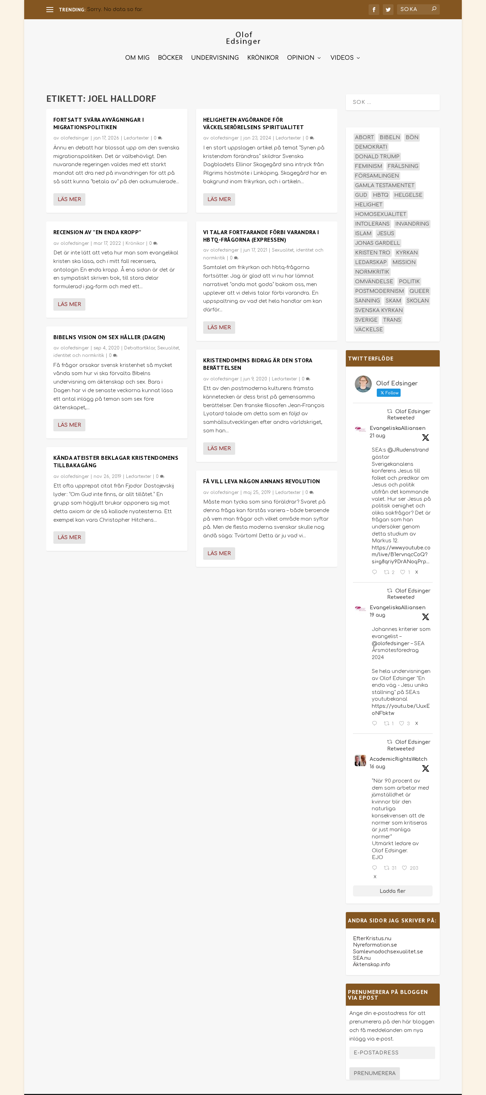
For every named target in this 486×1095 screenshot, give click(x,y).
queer (419, 291)
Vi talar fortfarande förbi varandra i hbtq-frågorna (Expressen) (261, 235)
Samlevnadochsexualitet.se (388, 951)
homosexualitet (380, 214)
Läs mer (69, 199)
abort (364, 137)
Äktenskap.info (371, 964)
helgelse (408, 195)
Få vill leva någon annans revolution (261, 481)
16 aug (377, 766)
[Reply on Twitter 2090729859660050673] (376, 572)
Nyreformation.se (375, 945)
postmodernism (379, 291)
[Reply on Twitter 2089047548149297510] (376, 868)
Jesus (385, 233)
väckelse (369, 329)
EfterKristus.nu (372, 938)
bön (412, 137)
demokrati (371, 147)
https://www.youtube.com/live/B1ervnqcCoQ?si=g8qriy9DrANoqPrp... (401, 554)
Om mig (137, 58)
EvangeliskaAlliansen (398, 428)
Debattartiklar (139, 348)
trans (392, 320)
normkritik (372, 272)
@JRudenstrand (408, 450)
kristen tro (372, 253)
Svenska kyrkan (379, 310)
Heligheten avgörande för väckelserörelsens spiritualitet (253, 123)
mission (404, 262)
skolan (418, 301)
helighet (368, 204)
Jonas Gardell (377, 243)
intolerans (372, 224)
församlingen (377, 176)
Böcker (170, 58)
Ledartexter (136, 138)
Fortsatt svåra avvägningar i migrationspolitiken (98, 123)
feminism (368, 166)
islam (363, 233)
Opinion (301, 58)
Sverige (366, 320)
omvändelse (374, 281)
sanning (367, 301)
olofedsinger (74, 138)
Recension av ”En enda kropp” (97, 232)
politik (409, 281)
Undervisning (215, 58)
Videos (342, 58)
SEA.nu (362, 958)
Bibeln (390, 137)
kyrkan (407, 253)
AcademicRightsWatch (398, 759)
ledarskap (371, 262)
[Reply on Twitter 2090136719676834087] (376, 724)
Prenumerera (375, 1073)
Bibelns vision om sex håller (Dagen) (109, 337)
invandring (412, 224)
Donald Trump (377, 156)
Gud (361, 195)
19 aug (377, 615)
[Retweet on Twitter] (389, 411)
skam (393, 301)
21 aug (377, 435)
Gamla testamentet (384, 185)
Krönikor (263, 58)
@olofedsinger (391, 643)
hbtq (381, 195)
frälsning (403, 166)
